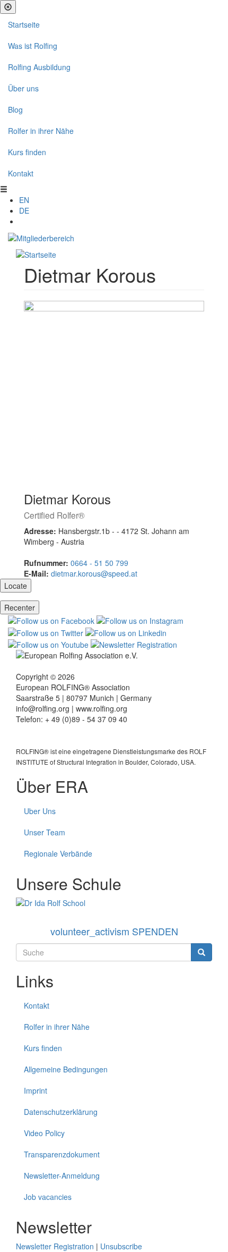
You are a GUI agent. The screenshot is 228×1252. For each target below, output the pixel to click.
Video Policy (44, 1133)
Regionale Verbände (58, 853)
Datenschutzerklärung (61, 1111)
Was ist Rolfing (32, 45)
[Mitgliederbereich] (41, 237)
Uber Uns (40, 811)
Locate (15, 585)
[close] (8, 7)
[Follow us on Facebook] (51, 619)
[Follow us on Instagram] (140, 619)
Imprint (35, 1090)
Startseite (24, 24)
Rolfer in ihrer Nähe (41, 130)
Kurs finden (27, 152)
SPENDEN (114, 931)
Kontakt (20, 173)
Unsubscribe (121, 1246)
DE (24, 210)
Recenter (19, 607)
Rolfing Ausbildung (39, 67)
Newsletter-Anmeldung (62, 1175)
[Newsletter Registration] (134, 643)
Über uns (23, 88)
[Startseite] (36, 253)
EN (24, 199)
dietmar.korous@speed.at (94, 573)
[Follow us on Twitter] (45, 631)
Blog (15, 109)
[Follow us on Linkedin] (125, 631)
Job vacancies (48, 1196)
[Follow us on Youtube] (48, 643)
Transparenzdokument (62, 1154)
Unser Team (44, 832)
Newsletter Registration (55, 1246)
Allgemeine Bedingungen (66, 1069)
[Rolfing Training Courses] (114, 903)
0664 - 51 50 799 (99, 562)
